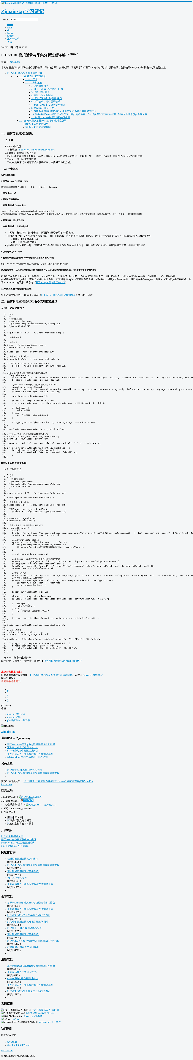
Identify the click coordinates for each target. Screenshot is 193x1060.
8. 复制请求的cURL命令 (44, 108)
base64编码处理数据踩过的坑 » (77, 781)
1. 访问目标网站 (39, 85)
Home (10, 25)
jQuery (10, 35)
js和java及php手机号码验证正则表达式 (27, 757)
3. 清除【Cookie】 (40, 92)
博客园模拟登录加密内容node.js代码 (63, 660)
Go (8, 30)
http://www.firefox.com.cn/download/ (37, 149)
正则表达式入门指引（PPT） (22, 747)
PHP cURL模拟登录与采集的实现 (24, 73)
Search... (5, 19)
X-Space (16, 1019)
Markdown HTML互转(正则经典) (18, 842)
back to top (6, 784)
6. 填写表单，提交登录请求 (45, 101)
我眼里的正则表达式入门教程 (23, 858)
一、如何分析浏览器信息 (32, 76)
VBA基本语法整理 (17, 877)
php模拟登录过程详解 (18, 720)
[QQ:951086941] (41, 804)
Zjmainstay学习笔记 (93, 675)
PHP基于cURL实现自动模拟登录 (58, 295)
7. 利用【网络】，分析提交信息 (48, 104)
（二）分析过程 (33, 82)
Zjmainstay (15, 62)
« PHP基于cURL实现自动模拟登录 (42, 781)
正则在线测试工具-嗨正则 (45, 1009)
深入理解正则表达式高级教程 (23, 871)
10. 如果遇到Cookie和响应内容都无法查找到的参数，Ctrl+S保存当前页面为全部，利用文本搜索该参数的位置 (89, 114)
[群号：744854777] (30, 796)
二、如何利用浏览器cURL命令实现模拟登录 (42, 120)
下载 (9, 41)
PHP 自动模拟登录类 (12, 836)
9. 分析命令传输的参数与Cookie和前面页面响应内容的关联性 (63, 111)
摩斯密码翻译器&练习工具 (39, 1013)
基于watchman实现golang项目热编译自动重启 (31, 744)
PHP (9, 27)
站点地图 (12, 1042)
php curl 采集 (14, 717)
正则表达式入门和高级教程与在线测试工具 (30, 754)
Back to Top (7, 1050)
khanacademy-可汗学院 (49, 1022)
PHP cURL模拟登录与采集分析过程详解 (51, 675)
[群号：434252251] (26, 801)
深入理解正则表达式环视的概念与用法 (27, 921)
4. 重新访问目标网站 (42, 95)
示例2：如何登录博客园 (38, 127)
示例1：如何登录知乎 (36, 124)
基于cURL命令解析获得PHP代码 (18, 839)
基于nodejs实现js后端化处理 (50, 282)
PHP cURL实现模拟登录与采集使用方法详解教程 (33, 773)
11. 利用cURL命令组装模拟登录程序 (50, 117)
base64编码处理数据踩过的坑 (22, 750)
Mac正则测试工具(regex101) (15, 846)
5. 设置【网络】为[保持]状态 (46, 98)
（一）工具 (31, 79)
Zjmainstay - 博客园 (32, 1016)
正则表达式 (13, 38)
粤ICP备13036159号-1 (18, 1045)
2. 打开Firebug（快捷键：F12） (47, 89)
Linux (10, 33)
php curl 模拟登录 (16, 714)
